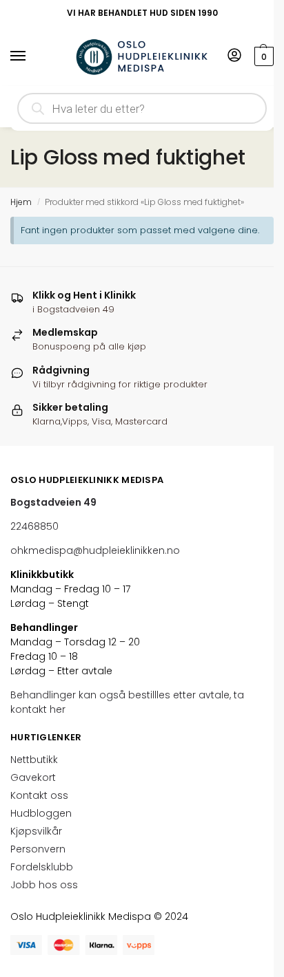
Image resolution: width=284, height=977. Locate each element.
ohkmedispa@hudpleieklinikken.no (95, 550)
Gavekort (33, 777)
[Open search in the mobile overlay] (142, 108)
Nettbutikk (34, 759)
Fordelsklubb (41, 867)
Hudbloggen (41, 813)
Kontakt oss (39, 795)
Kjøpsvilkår (36, 831)
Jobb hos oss (44, 885)
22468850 (34, 526)
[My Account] (234, 56)
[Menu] (31, 56)
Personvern (37, 849)
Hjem (21, 202)
